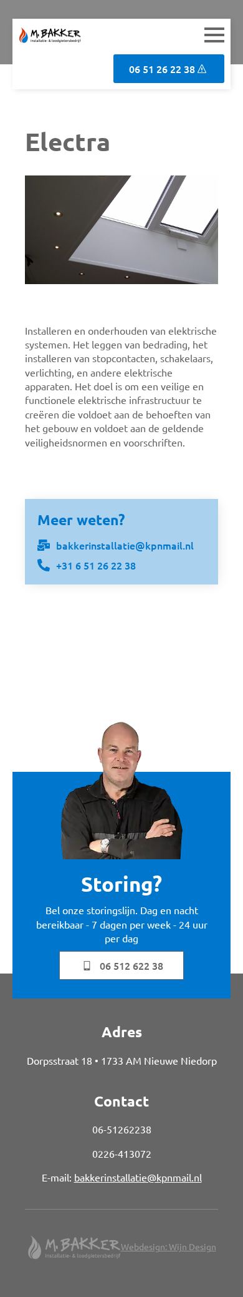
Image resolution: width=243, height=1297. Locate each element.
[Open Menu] (214, 35)
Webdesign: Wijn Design (168, 1246)
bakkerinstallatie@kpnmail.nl (138, 1177)
